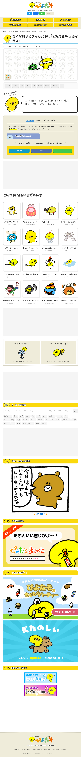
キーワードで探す (19, 405)
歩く (28, 86)
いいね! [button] (41, 150)
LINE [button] (63, 150)
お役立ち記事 (65, 749)
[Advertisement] (40, 175)
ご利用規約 (15, 749)
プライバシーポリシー (26, 749)
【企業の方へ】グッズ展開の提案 (41, 749)
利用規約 (30, 121)
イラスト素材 (37, 46)
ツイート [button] (19, 150)
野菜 (47, 86)
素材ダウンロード (23, 136)
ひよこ (8, 86)
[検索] (75, 411)
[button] (29, 13)
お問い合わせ (55, 749)
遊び (40, 86)
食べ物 (54, 86)
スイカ (15, 86)
